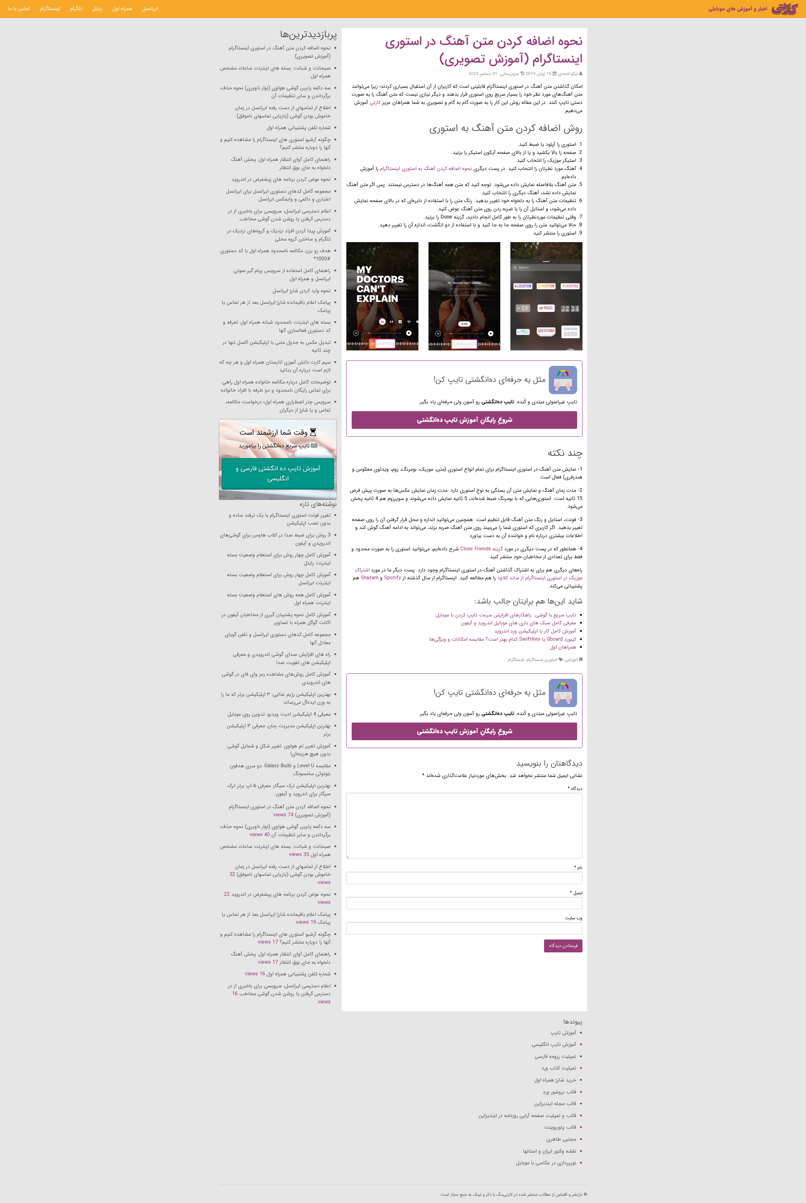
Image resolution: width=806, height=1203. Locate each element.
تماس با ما (19, 9)
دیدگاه (575, 788)
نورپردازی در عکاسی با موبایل (546, 1163)
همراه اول (122, 9)
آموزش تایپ (563, 1033)
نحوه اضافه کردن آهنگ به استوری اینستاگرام (426, 169)
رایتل (97, 9)
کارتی (374, 102)
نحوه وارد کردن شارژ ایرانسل (302, 291)
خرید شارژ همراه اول (555, 1080)
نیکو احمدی (568, 74)
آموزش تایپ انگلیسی (554, 1044)
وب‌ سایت (573, 918)
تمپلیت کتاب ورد (559, 1068)
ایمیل (576, 892)
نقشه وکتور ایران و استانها (549, 1151)
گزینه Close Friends (481, 549)
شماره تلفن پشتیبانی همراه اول (299, 128)
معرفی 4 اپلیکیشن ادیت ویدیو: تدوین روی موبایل (279, 714)
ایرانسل (150, 9)
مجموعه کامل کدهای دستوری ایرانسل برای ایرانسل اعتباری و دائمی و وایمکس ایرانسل (278, 195)
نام (578, 867)
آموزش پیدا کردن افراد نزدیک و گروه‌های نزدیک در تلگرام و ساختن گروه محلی (279, 235)
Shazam (369, 578)
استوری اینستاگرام (542, 659)
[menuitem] (150, 9)
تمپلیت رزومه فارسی (555, 1056)
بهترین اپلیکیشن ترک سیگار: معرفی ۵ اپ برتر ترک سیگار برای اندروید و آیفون (279, 790)
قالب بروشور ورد (559, 1092)
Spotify (392, 578)
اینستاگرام (50, 9)
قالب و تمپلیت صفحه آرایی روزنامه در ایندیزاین (527, 1116)
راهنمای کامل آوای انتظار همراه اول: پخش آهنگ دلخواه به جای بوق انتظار (281, 164)
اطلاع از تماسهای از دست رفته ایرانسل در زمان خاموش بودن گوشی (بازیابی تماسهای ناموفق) (283, 112)
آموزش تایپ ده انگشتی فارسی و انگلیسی (278, 474)
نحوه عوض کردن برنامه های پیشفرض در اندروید (281, 179)
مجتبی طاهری (561, 1139)
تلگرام (76, 9)
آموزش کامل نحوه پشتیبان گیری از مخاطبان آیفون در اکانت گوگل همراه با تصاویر (276, 619)
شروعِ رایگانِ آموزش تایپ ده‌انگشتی (464, 420)
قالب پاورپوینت (560, 1127)
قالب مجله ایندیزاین (555, 1104)
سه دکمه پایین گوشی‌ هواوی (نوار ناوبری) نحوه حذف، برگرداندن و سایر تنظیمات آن (275, 92)
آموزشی (571, 659)
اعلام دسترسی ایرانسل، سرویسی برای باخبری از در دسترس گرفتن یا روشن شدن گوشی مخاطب (279, 215)
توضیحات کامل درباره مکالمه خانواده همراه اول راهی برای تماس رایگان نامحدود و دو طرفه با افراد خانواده (276, 386)
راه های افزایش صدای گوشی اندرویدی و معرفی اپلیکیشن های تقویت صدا (282, 658)
